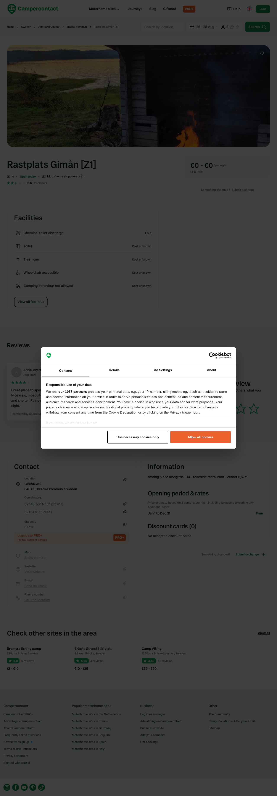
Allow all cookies (201, 437)
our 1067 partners (72, 391)
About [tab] (211, 370)
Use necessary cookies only (137, 437)
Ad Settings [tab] (163, 370)
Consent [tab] (65, 370)
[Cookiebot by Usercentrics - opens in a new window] (212, 356)
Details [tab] (114, 370)
